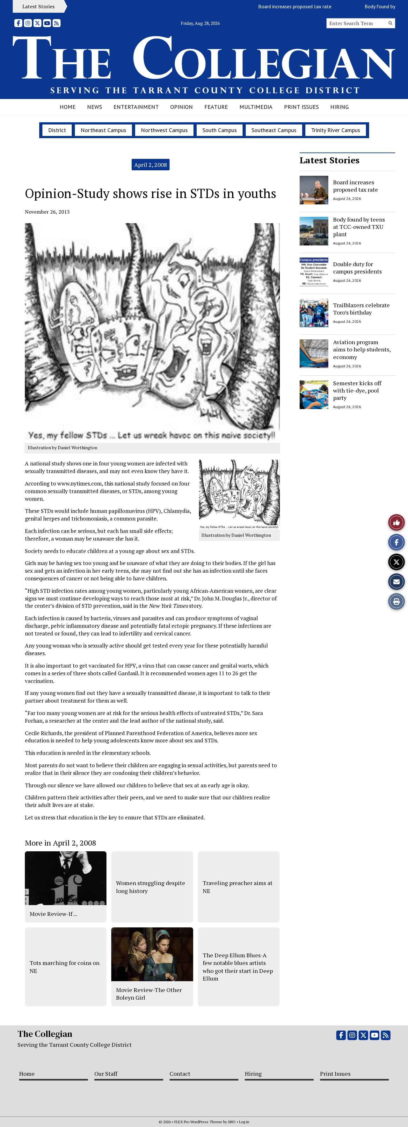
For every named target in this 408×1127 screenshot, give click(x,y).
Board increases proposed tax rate (280, 6)
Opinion (181, 106)
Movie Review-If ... (53, 914)
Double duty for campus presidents (357, 267)
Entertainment (136, 106)
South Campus (219, 130)
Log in (244, 1121)
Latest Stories (330, 160)
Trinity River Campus (335, 130)
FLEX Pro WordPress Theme (198, 1121)
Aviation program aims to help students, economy (361, 349)
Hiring (339, 106)
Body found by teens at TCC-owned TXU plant (359, 227)
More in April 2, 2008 (60, 843)
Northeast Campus (103, 130)
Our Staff (105, 1073)
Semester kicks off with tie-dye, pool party (357, 390)
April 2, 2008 (150, 164)
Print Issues (301, 106)
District (57, 130)
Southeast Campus (273, 130)
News (94, 106)
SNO (232, 1121)
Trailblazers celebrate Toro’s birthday (361, 308)
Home (68, 106)
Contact (180, 1073)
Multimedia (256, 106)
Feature (216, 106)
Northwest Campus (164, 130)
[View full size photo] (239, 494)
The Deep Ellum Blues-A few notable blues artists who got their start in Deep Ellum (238, 966)
